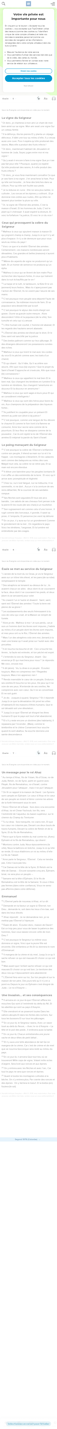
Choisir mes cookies (29, 71)
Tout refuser (28, 86)
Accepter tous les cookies (28, 78)
